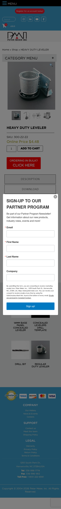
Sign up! (30, 306)
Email (10, 227)
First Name (13, 242)
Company (12, 271)
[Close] (55, 196)
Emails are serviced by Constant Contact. (30, 296)
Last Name (13, 256)
